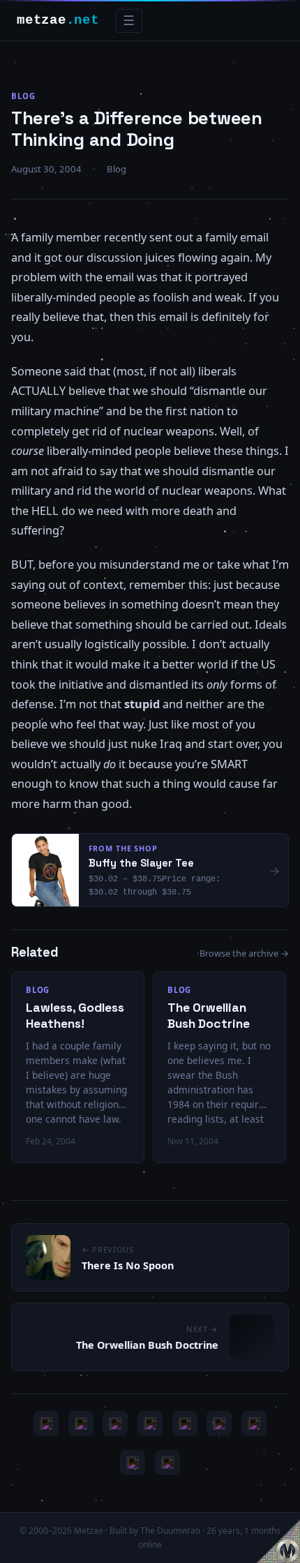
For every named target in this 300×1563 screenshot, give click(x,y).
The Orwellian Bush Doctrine (208, 1015)
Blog (23, 96)
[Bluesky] (115, 1423)
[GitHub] (150, 1423)
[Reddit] (167, 1462)
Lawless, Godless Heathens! (75, 1015)
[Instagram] (80, 1423)
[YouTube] (46, 1423)
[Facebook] (254, 1423)
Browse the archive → (244, 953)
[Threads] (132, 1462)
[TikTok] (219, 1423)
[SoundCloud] (184, 1423)
